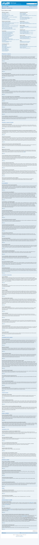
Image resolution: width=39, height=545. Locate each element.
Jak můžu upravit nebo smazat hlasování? (7, 35)
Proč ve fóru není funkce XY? (23, 45)
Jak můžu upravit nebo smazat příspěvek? (7, 32)
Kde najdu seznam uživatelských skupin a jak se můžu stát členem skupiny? (28, 16)
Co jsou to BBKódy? (4, 44)
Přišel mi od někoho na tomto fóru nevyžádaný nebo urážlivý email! (28, 23)
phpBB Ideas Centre (9, 509)
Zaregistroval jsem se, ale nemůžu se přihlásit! (7, 15)
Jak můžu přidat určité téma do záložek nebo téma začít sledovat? (28, 37)
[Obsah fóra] (6, 3)
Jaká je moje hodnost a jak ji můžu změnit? (7, 28)
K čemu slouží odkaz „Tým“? (23, 19)
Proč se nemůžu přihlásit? (5, 16)
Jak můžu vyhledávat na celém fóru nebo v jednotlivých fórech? (28, 30)
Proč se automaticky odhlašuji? (6, 18)
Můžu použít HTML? (4, 45)
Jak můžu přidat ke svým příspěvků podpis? (7, 33)
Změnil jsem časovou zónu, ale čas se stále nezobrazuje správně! (10, 25)
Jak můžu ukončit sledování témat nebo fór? (25, 38)
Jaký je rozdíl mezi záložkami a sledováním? (25, 36)
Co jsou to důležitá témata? (5, 49)
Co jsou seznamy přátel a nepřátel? (24, 26)
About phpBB (7, 504)
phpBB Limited (31, 502)
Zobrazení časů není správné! (5, 24)
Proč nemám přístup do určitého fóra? (6, 36)
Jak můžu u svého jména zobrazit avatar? (7, 27)
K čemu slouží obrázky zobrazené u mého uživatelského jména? (10, 26)
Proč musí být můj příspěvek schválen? (7, 41)
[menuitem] (8, 6)
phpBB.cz (21, 535)
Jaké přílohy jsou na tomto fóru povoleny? (25, 41)
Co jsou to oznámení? (4, 48)
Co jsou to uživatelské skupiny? (24, 14)
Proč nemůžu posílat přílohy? (5, 37)
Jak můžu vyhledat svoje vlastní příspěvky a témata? (26, 33)
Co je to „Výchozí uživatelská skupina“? (25, 18)
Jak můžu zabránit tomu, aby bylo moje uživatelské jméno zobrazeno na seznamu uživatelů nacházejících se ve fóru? (10, 23)
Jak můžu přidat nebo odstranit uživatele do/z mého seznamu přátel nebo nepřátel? (28, 27)
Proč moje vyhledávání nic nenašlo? (24, 31)
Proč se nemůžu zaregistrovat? (6, 14)
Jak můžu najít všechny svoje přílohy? (24, 42)
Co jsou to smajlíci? (4, 46)
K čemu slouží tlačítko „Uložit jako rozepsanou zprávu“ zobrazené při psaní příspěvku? (10, 40)
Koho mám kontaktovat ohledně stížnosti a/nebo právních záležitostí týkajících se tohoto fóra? (28, 47)
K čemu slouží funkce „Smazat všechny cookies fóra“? (8, 19)
